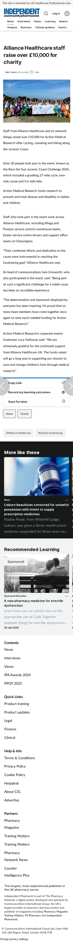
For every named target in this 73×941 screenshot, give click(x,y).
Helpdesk (11, 783)
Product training (16, 703)
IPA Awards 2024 (17, 675)
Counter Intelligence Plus (16, 871)
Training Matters (17, 836)
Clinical (9, 737)
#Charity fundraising (50, 432)
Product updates (17, 712)
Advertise (11, 800)
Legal (8, 720)
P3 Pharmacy (33, 915)
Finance (10, 729)
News (9, 413)
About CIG (12, 791)
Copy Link (15, 383)
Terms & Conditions (19, 758)
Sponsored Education (15, 595)
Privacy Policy (15, 766)
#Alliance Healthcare (18, 432)
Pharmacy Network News (16, 856)
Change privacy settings (14, 939)
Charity (24, 413)
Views (9, 666)
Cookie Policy (14, 775)
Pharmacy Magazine (12, 823)
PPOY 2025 (13, 683)
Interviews (12, 658)
